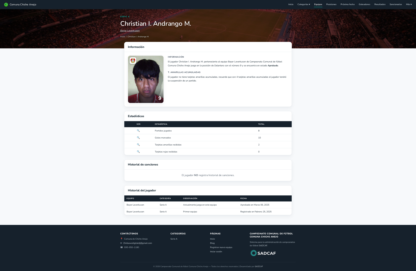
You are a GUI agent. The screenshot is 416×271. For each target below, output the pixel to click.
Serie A (173, 238)
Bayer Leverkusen (130, 30)
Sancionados (396, 4)
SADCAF (263, 245)
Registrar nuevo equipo (221, 247)
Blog (212, 243)
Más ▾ (409, 4)
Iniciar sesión (216, 251)
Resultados (379, 4)
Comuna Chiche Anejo (23, 4)
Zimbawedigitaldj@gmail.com (137, 243)
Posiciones (331, 4)
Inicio (290, 4)
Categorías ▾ (304, 4)
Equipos (318, 4)
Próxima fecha (348, 4)
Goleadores (364, 4)
